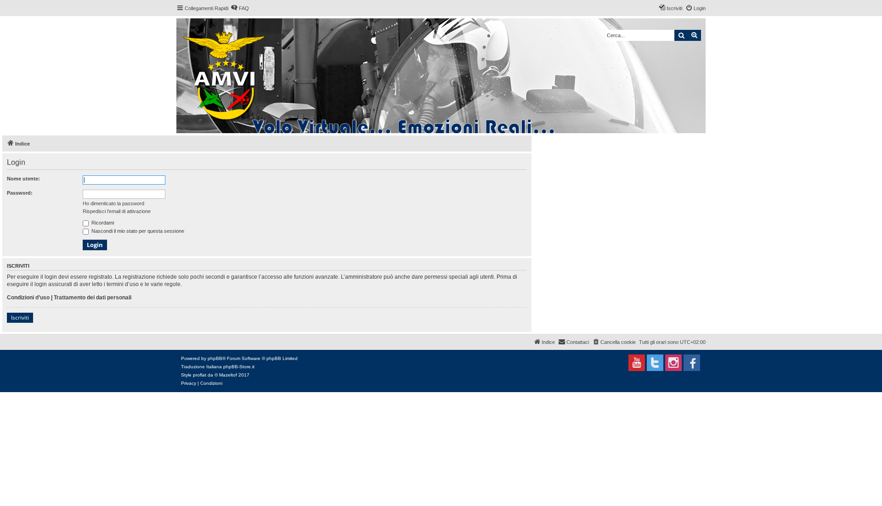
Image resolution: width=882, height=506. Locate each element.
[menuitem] (240, 8)
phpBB (215, 358)
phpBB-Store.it (238, 366)
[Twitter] (655, 362)
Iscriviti (20, 317)
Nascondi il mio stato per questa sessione (137, 231)
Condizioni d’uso (28, 297)
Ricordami (102, 222)
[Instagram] (673, 362)
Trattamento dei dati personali (92, 297)
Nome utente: (23, 178)
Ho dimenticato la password (113, 203)
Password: (20, 193)
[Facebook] (692, 362)
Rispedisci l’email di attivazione (117, 211)
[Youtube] (636, 362)
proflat (199, 374)
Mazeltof (228, 374)
